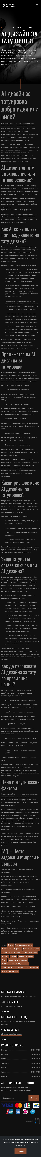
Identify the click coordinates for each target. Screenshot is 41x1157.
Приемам (20, 1151)
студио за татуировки (9, 842)
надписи (36, 949)
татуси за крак (8, 964)
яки (4, 960)
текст (27, 949)
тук (24, 1145)
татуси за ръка (23, 964)
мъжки (30, 956)
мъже (14, 956)
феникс (18, 949)
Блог (3, 27)
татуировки (7, 949)
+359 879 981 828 (10, 1029)
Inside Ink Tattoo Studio (11, 953)
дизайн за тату (24, 397)
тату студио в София (27, 595)
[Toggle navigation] (37, 6)
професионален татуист (21, 553)
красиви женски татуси (18, 960)
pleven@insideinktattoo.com (11, 1034)
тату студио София (30, 953)
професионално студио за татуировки (16, 210)
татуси (5, 956)
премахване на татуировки (13, 967)
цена (11, 945)
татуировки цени (32, 967)
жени (22, 956)
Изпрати (34, 1098)
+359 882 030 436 (10, 1002)
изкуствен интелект (10, 971)
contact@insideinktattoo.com (12, 1006)
